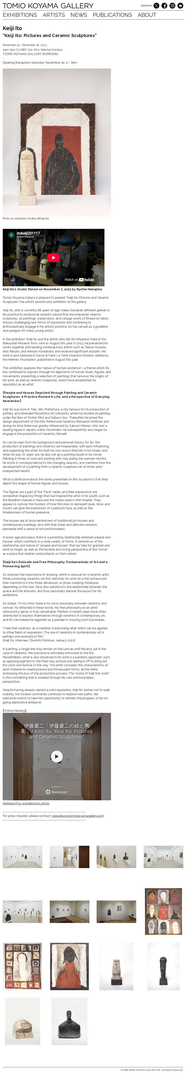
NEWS (78, 15)
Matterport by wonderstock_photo (26, 803)
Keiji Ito (12, 28)
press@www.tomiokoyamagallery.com (78, 816)
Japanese (145, 5)
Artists (54, 15)
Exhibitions (20, 15)
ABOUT (147, 15)
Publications (112, 15)
